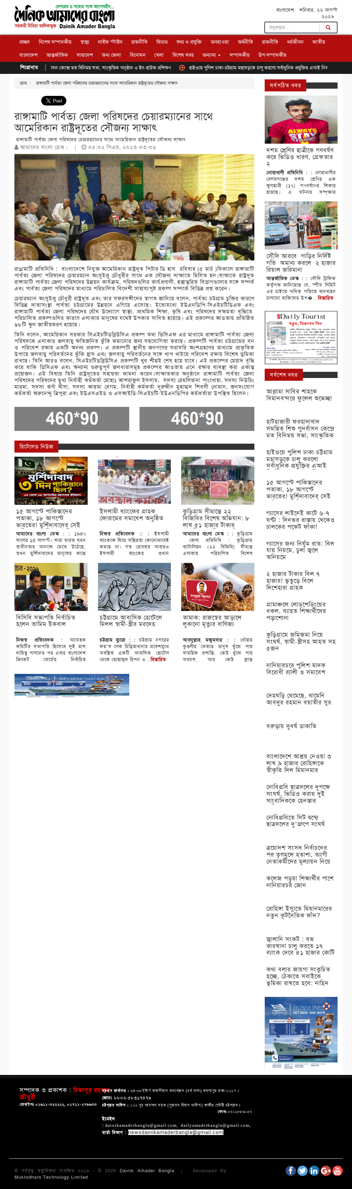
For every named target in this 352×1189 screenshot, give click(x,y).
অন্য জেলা (111, 55)
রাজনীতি (139, 41)
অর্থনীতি (245, 41)
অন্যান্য (209, 55)
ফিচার (161, 41)
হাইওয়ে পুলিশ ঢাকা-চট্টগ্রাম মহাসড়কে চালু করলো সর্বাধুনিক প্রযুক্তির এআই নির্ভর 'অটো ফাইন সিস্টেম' (253, 68)
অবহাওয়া (220, 41)
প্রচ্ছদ (24, 41)
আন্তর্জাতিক (57, 55)
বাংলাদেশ (28, 55)
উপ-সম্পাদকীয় (272, 55)
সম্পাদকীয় (240, 55)
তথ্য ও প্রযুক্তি (189, 41)
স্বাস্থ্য (84, 41)
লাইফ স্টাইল (110, 41)
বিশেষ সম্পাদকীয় (55, 41)
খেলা (159, 55)
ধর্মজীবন (295, 41)
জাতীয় (318, 41)
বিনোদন (137, 55)
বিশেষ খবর (183, 55)
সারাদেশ (85, 55)
